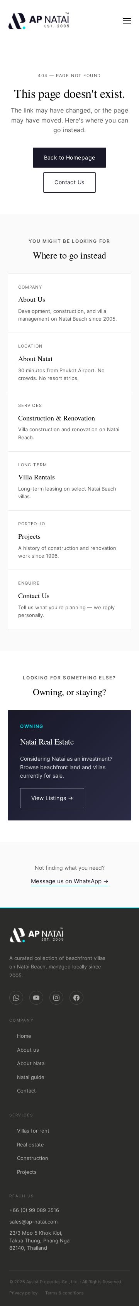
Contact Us (69, 182)
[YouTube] (36, 998)
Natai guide (30, 1077)
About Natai (31, 1063)
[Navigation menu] (127, 21)
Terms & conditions (64, 1293)
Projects (27, 1172)
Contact (26, 1090)
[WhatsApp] (16, 998)
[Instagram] (56, 998)
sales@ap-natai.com (33, 1222)
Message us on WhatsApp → (69, 881)
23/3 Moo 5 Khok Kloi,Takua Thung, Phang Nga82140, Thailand (39, 1240)
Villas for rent (33, 1131)
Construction (32, 1158)
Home (24, 1036)
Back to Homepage (69, 157)
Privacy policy (23, 1293)
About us (28, 1050)
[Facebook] (76, 998)
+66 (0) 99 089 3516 (34, 1210)
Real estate (30, 1144)
